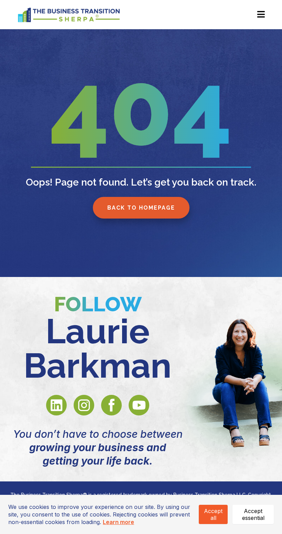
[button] (260, 14)
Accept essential (253, 514)
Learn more (118, 522)
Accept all (213, 514)
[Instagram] (84, 405)
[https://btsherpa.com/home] (68, 14)
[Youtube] (139, 405)
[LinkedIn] (56, 405)
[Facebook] (111, 405)
